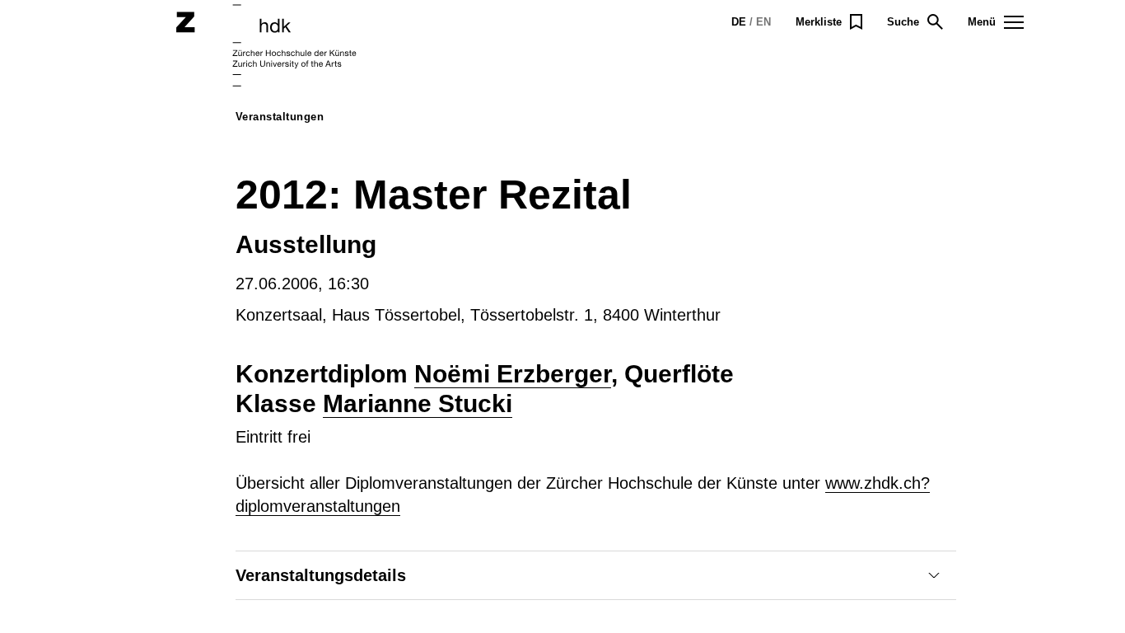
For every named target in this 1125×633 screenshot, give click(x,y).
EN (763, 22)
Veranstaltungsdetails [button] (321, 575)
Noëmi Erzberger (512, 373)
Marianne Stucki (417, 403)
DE (738, 22)
